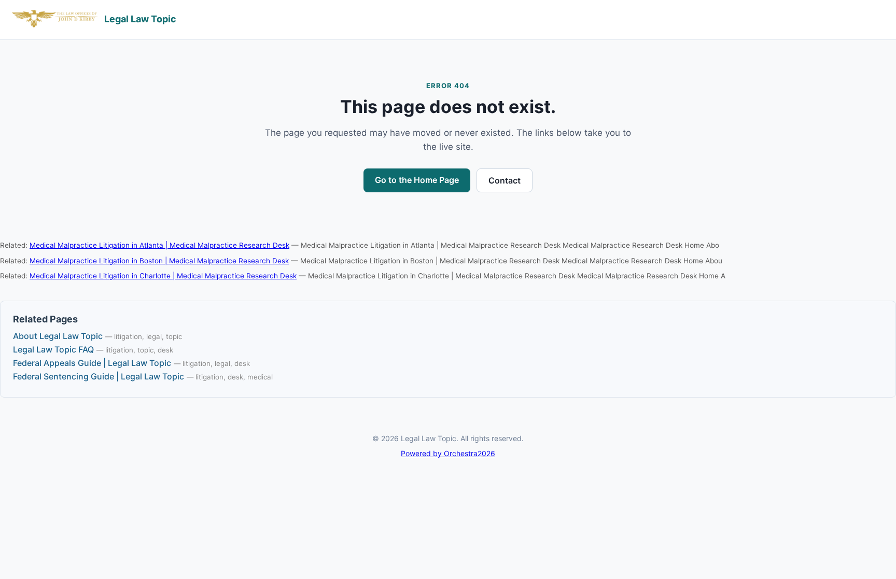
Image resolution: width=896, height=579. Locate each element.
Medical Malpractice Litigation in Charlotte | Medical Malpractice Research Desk (163, 276)
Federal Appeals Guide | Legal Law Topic (92, 363)
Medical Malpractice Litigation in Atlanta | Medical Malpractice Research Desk (159, 245)
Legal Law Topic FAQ (53, 349)
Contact (504, 180)
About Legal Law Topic (58, 336)
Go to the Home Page (417, 180)
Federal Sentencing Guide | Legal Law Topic (98, 376)
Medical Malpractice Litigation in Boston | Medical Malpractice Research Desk (159, 261)
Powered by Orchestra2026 (448, 453)
